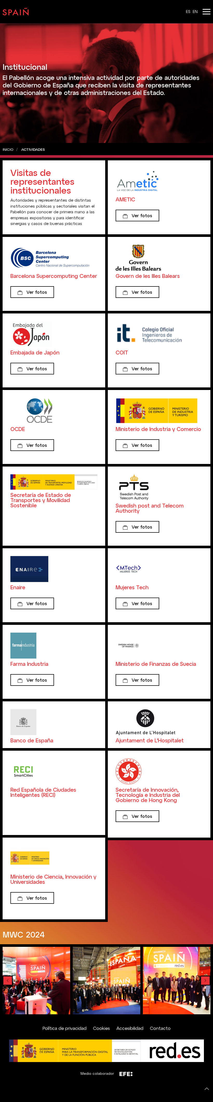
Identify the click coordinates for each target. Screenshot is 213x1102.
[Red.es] (106, 1050)
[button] (206, 11)
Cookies (101, 1028)
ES (189, 11)
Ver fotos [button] (141, 215)
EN (195, 11)
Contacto (160, 1028)
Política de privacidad (64, 1028)
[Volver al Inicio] (16, 11)
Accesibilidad (129, 1028)
